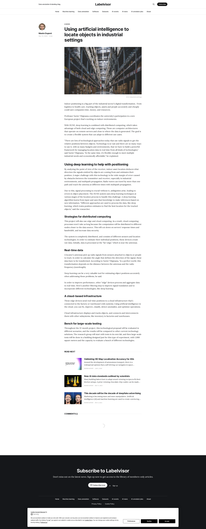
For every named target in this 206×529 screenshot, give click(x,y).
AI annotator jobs (137, 11)
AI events (115, 11)
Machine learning (68, 11)
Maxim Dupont (45, 33)
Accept (167, 521)
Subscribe (162, 4)
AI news (125, 11)
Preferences (131, 521)
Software (95, 11)
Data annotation (83, 11)
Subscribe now (99, 485)
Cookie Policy (109, 504)
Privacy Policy (96, 504)
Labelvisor (103, 4)
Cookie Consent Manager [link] (38, 512)
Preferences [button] (43, 522)
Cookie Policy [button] (88, 520)
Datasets (105, 11)
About (149, 11)
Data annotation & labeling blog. (50, 4)
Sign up (115, 486)
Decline (149, 521)
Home (57, 11)
